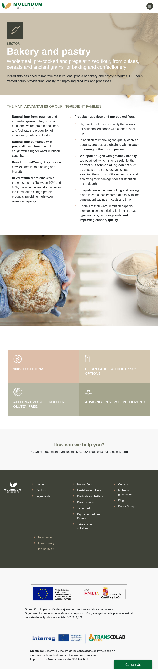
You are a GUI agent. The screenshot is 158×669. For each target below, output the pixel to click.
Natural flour (84, 484)
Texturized (83, 508)
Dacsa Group (126, 506)
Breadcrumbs (85, 502)
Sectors (41, 490)
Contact (123, 484)
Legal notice (45, 537)
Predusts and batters (90, 496)
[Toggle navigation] (149, 6)
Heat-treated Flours (89, 490)
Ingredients (43, 496)
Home (40, 484)
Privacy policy (46, 548)
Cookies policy (46, 542)
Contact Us (133, 664)
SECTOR (13, 43)
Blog (121, 500)
